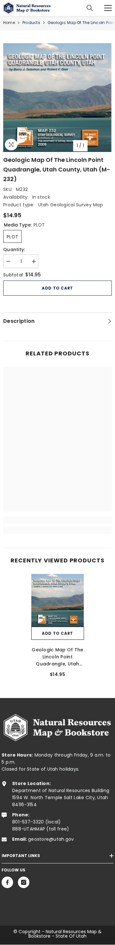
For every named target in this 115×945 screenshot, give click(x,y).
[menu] (108, 8)
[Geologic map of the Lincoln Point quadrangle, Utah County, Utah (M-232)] (57, 600)
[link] (57, 519)
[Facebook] (7, 882)
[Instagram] (23, 882)
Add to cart (57, 288)
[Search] (90, 8)
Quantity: (14, 249)
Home (9, 22)
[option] (57, 97)
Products (31, 22)
